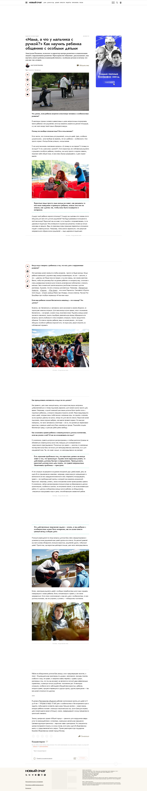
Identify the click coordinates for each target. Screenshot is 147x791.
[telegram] (32, 775)
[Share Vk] (27, 75)
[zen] (35, 775)
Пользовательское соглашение (34, 781)
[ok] (39, 775)
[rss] (26, 775)
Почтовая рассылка (113, 3)
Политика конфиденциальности (34, 785)
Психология (31, 70)
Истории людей (35, 36)
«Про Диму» (53, 290)
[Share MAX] (27, 80)
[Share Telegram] (27, 85)
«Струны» (43, 290)
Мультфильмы (38, 70)
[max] (45, 775)
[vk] (29, 775)
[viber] (42, 775)
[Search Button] (117, 3)
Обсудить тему (84, 65)
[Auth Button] (121, 3)
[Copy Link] (27, 90)
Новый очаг (35, 2)
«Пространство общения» (47, 701)
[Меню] (26, 3)
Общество (27, 36)
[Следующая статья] (73, 764)
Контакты (28, 788)
